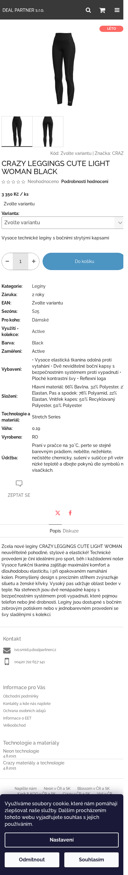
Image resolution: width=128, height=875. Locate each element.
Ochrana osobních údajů (24, 711)
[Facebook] (70, 512)
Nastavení (62, 840)
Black (37, 342)
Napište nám (26, 788)
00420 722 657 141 (29, 662)
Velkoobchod (14, 725)
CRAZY (119, 153)
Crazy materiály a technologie (33, 763)
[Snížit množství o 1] (7, 261)
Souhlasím (91, 860)
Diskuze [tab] (71, 530)
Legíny (39, 286)
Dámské (40, 319)
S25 (35, 311)
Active (38, 331)
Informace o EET (17, 718)
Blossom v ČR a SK (93, 788)
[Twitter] (57, 512)
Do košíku (84, 261)
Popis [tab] (55, 530)
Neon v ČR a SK (57, 788)
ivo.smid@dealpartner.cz (35, 650)
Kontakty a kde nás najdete (27, 704)
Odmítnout (32, 860)
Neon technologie (21, 751)
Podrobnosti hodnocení (84, 181)
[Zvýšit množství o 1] (33, 261)
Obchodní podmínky (21, 696)
